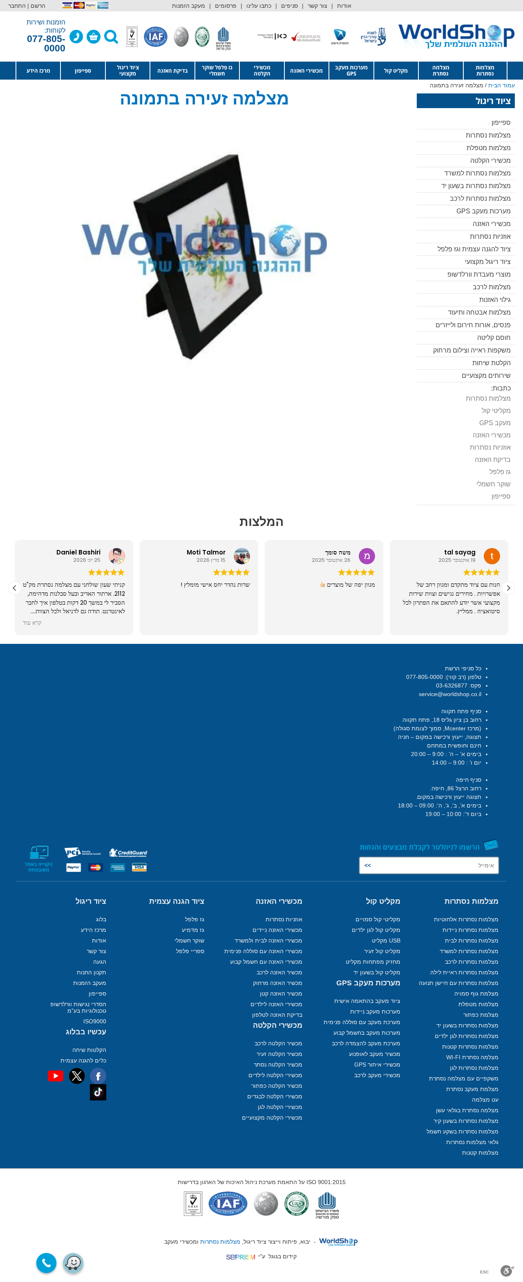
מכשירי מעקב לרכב (377, 1075)
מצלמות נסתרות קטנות (470, 1046)
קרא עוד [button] (32, 623)
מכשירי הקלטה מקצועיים (272, 1117)
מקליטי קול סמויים (377, 919)
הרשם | (36, 5)
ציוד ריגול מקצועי (128, 70)
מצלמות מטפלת (489, 147)
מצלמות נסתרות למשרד (477, 173)
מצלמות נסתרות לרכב (480, 198)
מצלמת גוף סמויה (476, 993)
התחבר (17, 5)
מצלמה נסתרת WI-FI (472, 1057)
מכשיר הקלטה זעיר (279, 1054)
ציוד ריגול (91, 901)
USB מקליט (386, 940)
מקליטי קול (496, 410)
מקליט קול (396, 70)
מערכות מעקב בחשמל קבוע (366, 1032)
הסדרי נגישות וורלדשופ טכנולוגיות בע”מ (78, 1007)
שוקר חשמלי (493, 484)
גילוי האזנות (495, 299)
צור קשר (317, 5)
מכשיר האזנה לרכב (279, 972)
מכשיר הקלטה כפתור (276, 1085)
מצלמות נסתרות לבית (471, 940)
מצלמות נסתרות (485, 70)
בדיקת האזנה (172, 70)
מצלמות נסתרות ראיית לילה (464, 972)
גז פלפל (500, 471)
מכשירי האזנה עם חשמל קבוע (266, 961)
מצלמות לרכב (492, 287)
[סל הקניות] (94, 37)
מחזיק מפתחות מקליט (373, 961)
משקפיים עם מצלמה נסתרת (463, 1078)
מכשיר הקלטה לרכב (278, 1043)
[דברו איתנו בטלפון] (76, 37)
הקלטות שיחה (89, 1050)
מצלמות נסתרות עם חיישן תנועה (458, 983)
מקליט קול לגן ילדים (376, 930)
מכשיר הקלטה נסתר (278, 1064)
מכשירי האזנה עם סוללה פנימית (263, 951)
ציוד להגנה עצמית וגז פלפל (474, 249)
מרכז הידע (38, 70)
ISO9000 (94, 1021)
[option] (368, 36)
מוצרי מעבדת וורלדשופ (479, 274)
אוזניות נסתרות (490, 236)
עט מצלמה (485, 1099)
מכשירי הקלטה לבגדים (274, 1096)
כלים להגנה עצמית (83, 1060)
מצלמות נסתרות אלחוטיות (466, 919)
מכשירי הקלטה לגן (280, 1107)
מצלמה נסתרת (440, 70)
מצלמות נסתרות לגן (474, 1068)
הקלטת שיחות (491, 362)
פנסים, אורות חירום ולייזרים (473, 325)
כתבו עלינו (258, 5)
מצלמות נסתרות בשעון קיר (466, 1121)
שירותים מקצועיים (486, 375)
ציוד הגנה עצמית (176, 901)
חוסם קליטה (494, 337)
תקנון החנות (91, 972)
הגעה (99, 961)
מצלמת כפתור (480, 1014)
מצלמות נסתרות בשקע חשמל (462, 1131)
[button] (508, 588)
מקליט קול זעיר (382, 951)
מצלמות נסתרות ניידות (470, 930)
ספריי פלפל (190, 951)
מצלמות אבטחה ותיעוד (479, 312)
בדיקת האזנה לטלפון (277, 1014)
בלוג (101, 919)
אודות (344, 5)
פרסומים (226, 5)
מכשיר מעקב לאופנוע (374, 1054)
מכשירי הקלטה (262, 70)
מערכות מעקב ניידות (375, 1011)
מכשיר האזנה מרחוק (277, 983)
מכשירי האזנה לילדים (276, 1004)
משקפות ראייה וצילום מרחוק (472, 350)
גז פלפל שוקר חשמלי (217, 70)
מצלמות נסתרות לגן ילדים (466, 1036)
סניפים (289, 5)
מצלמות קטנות (480, 1152)
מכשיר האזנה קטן (281, 993)
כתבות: (501, 388)
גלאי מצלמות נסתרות (472, 1142)
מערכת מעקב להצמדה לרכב (366, 1043)
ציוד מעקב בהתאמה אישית (367, 1001)
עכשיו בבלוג (86, 1032)
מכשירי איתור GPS (377, 1064)
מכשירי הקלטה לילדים (275, 1075)
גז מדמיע (193, 930)
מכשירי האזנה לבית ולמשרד (268, 940)
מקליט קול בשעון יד (376, 972)
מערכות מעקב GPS (351, 70)
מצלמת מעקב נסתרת (472, 1089)
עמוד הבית (501, 85)
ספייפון (83, 70)
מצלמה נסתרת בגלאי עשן (467, 1110)
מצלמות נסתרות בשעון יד (476, 185)
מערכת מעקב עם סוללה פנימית (362, 1022)
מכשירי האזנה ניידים (277, 930)
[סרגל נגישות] (508, 1271)
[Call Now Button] (46, 1263)
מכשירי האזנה (306, 70)
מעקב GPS (495, 422)
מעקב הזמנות (188, 5)
